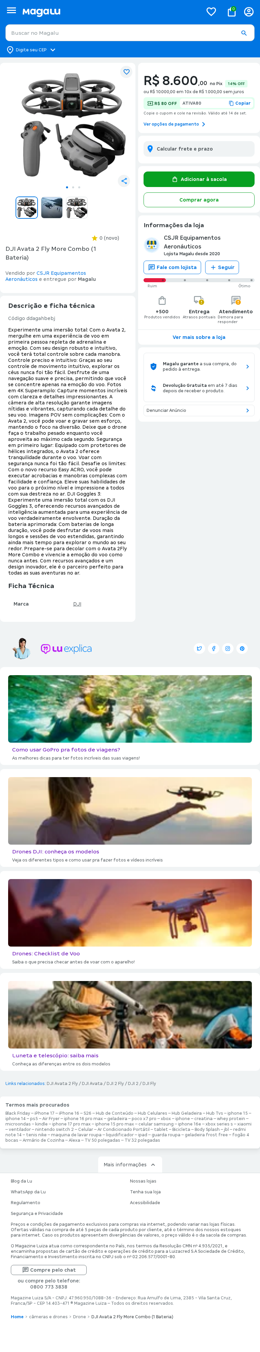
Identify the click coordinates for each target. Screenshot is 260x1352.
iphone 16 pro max (83, 1118)
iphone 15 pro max (114, 1124)
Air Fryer (51, 1118)
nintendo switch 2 (54, 1129)
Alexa (74, 1140)
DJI (77, 604)
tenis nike (36, 1135)
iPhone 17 (45, 1113)
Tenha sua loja (145, 1192)
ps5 (34, 1118)
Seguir (226, 267)
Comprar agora (199, 200)
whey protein (231, 1118)
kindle (41, 1124)
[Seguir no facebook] (213, 648)
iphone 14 (15, 1118)
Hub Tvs (214, 1113)
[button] (244, 33)
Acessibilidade (145, 1202)
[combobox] (130, 32)
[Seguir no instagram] (228, 648)
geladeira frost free (206, 1135)
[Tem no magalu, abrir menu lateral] (11, 10)
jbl (226, 1129)
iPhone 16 (69, 1113)
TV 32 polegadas (142, 1140)
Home (17, 1317)
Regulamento (25, 1202)
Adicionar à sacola (204, 179)
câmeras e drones (48, 1317)
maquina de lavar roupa (76, 1135)
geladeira (117, 1118)
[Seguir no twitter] (199, 648)
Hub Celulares (152, 1113)
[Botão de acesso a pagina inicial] (110, 12)
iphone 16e (189, 1124)
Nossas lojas (143, 1181)
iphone (182, 1118)
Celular (85, 1129)
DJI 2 (133, 1083)
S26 (87, 1113)
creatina (203, 1118)
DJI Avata (92, 1083)
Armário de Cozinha (43, 1140)
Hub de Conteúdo (114, 1113)
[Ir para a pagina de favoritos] (211, 11)
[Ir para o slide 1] (67, 187)
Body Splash (207, 1129)
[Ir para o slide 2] (73, 187)
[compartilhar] (124, 181)
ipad (142, 1135)
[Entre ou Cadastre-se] (249, 12)
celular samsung (156, 1124)
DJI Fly (149, 1083)
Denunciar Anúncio (166, 410)
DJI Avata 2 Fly (62, 1083)
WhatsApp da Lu (28, 1192)
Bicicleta (181, 1129)
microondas (18, 1124)
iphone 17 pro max (71, 1124)
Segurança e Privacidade (37, 1213)
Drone (79, 1317)
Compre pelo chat (53, 1270)
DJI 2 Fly (115, 1083)
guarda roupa (166, 1135)
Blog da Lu (21, 1181)
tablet (161, 1129)
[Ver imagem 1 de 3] (73, 125)
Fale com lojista (177, 267)
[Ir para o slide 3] (79, 187)
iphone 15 (238, 1113)
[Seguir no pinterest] (242, 648)
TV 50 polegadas (102, 1140)
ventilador (20, 1129)
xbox (166, 1118)
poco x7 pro (144, 1118)
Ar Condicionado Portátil (124, 1129)
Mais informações (125, 1164)
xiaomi (244, 1124)
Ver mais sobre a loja (199, 337)
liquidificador (120, 1135)
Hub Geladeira (187, 1113)
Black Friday (17, 1113)
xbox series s (219, 1124)
